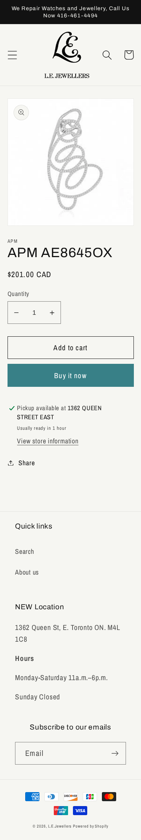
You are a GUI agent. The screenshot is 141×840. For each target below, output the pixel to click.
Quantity (18, 294)
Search (24, 551)
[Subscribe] (115, 753)
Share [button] (26, 463)
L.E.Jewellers (60, 826)
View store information (47, 441)
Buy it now (70, 375)
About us (27, 572)
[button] (12, 55)
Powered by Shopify (90, 826)
